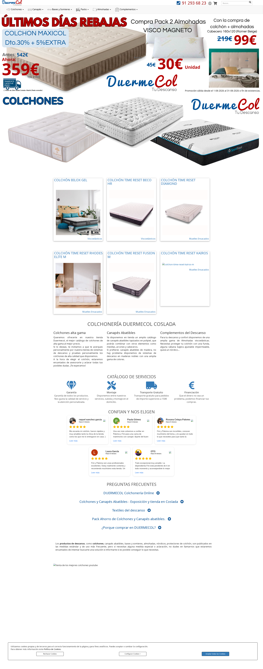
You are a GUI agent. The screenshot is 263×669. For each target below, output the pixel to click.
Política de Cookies (52, 649)
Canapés (37, 9)
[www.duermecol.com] (12, 2)
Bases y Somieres (61, 9)
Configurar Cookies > (133, 654)
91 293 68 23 (194, 3)
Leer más (73, 441)
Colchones (16, 9)
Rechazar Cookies (50, 654)
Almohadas (103, 9)
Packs (83, 9)
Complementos (127, 9)
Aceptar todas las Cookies (215, 654)
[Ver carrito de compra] (215, 3)
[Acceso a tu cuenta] (210, 3)
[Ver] (158, 493)
